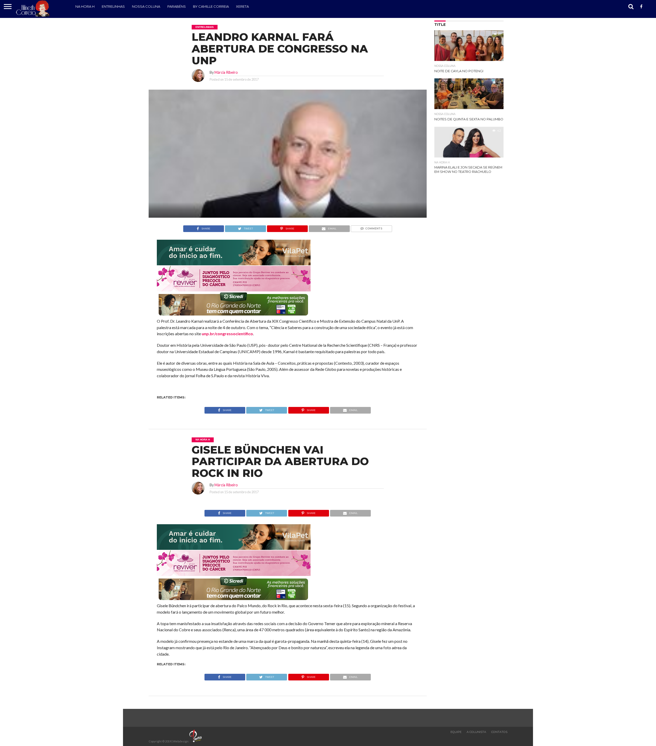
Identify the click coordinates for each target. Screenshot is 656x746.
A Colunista (476, 732)
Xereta (242, 6)
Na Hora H (85, 6)
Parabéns (176, 6)
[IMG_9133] (234, 263)
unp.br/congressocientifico (227, 333)
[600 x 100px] (234, 315)
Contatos (499, 732)
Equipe (456, 732)
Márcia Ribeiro (226, 72)
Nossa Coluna (146, 6)
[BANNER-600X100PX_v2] (234, 289)
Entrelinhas (113, 6)
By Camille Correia (211, 6)
